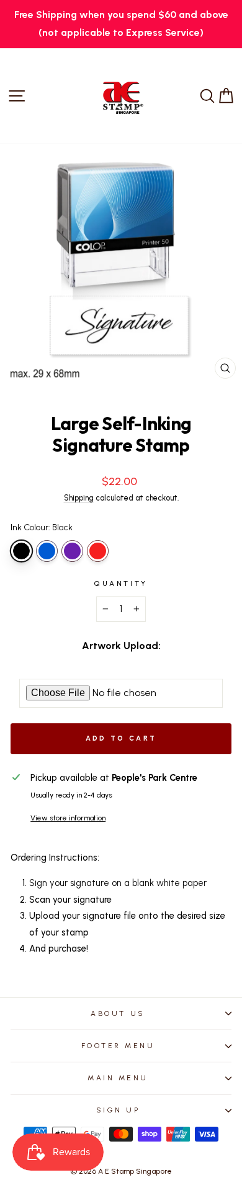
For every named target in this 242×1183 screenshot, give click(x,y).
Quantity (120, 583)
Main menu (117, 1077)
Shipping (79, 497)
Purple (72, 551)
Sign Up (118, 1110)
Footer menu (118, 1045)
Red (98, 551)
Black (21, 551)
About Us (118, 1013)
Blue (47, 551)
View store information (67, 818)
